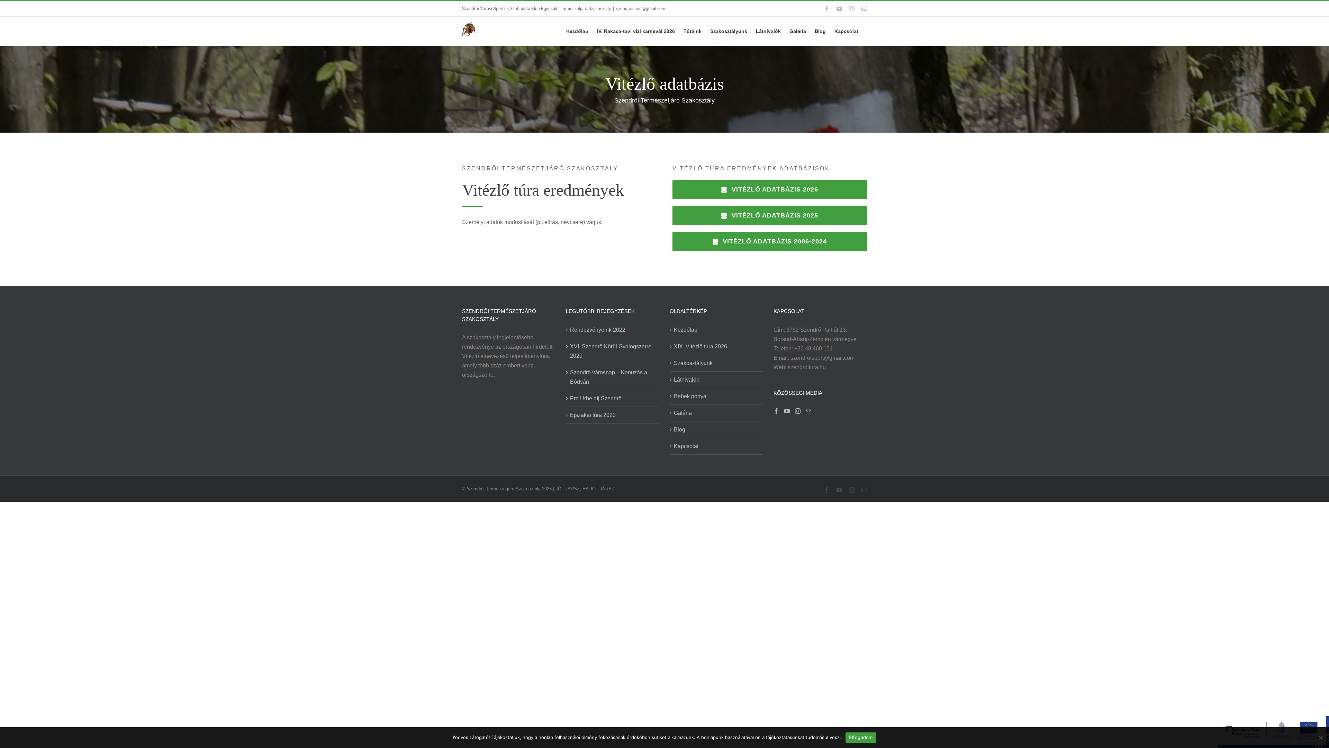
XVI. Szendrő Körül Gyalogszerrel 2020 (611, 351)
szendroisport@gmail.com (640, 8)
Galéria (683, 413)
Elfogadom (861, 737)
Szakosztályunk (693, 363)
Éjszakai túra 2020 (593, 415)
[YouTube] (787, 411)
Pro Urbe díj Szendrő (596, 398)
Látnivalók (686, 380)
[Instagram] (798, 411)
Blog (679, 430)
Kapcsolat (686, 446)
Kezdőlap (685, 330)
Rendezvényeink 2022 (597, 330)
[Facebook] (776, 411)
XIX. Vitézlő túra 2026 (700, 346)
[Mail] (808, 411)
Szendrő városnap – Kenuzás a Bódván (608, 377)
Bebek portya (690, 396)
